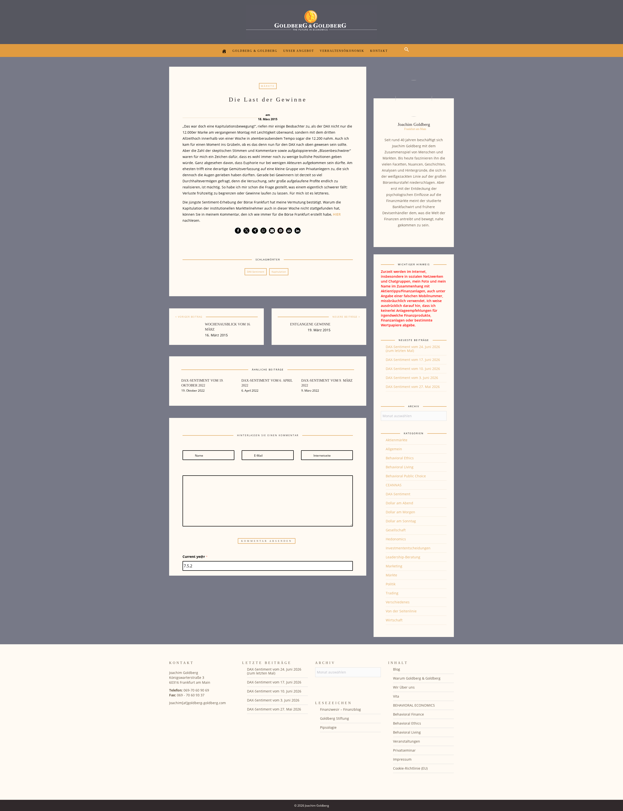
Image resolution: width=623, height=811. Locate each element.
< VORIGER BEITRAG (188, 316)
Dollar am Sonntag (401, 521)
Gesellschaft (396, 530)
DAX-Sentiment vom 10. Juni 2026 (413, 368)
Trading (392, 593)
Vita (396, 696)
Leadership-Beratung (403, 557)
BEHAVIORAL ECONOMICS (414, 705)
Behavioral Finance (408, 714)
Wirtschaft (394, 620)
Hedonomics (396, 539)
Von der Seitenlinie (401, 611)
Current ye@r (195, 556)
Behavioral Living (399, 467)
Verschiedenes (398, 602)
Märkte (268, 86)
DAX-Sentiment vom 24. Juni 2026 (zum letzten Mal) (413, 348)
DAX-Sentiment (255, 271)
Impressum (402, 759)
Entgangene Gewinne (310, 324)
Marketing (394, 566)
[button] (408, 53)
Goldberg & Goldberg (254, 51)
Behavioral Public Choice (406, 476)
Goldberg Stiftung (334, 718)
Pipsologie (328, 727)
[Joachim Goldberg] (311, 21)
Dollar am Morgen (400, 512)
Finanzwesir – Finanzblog (340, 709)
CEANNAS (394, 485)
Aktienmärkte (396, 440)
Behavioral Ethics (400, 458)
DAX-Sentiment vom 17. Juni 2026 (413, 359)
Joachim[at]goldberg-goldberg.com (197, 702)
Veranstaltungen (406, 741)
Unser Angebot (298, 51)
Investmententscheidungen (408, 548)
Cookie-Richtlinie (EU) (410, 768)
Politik (390, 584)
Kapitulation (279, 271)
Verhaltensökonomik (342, 51)
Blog (396, 669)
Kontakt (379, 51)
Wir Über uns (404, 687)
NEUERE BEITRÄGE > (346, 316)
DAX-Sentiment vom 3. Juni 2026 (412, 377)
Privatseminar (404, 750)
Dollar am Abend (399, 503)
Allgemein (394, 449)
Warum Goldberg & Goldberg (416, 678)
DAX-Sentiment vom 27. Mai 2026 (413, 386)
